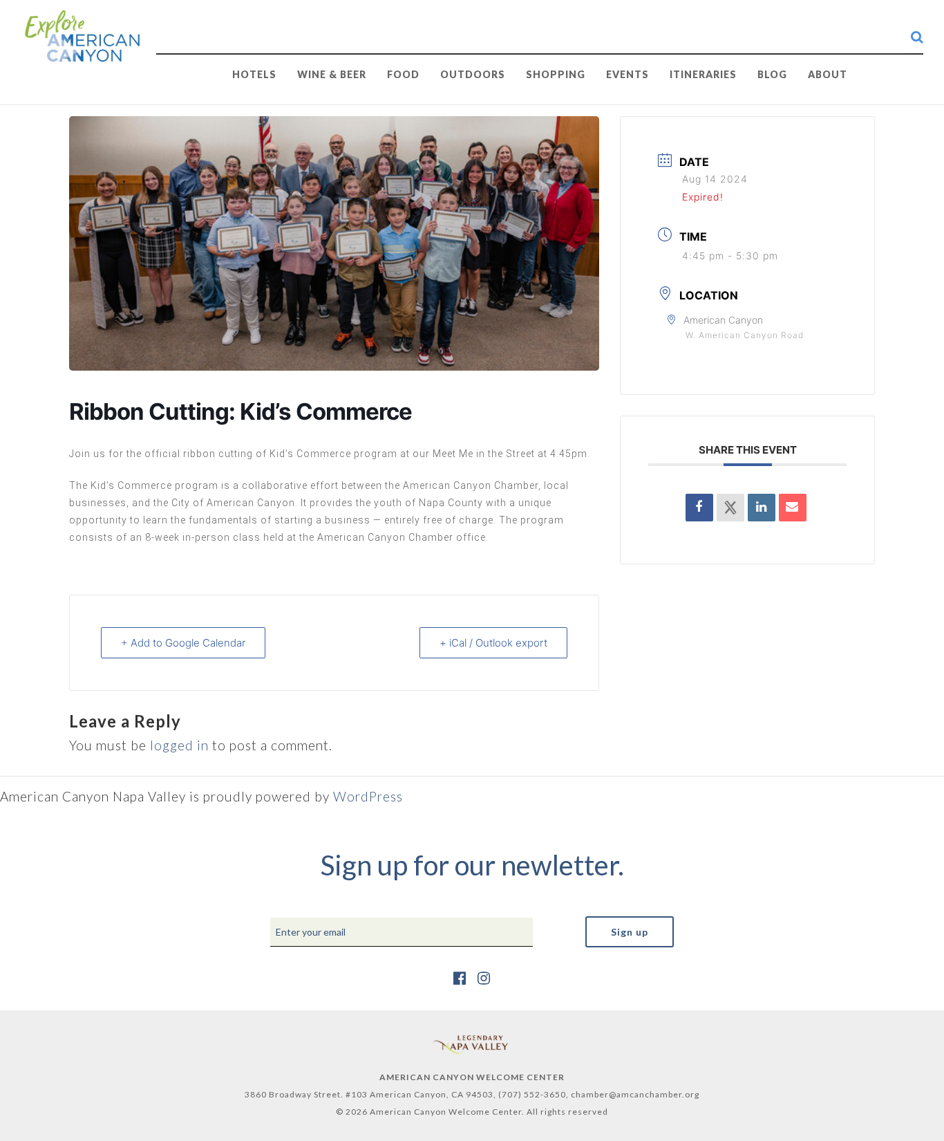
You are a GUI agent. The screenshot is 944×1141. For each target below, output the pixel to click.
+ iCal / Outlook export (493, 642)
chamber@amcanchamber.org (635, 1094)
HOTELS (254, 74)
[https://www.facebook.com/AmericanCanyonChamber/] (460, 977)
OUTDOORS (472, 74)
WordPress (368, 796)
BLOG (772, 74)
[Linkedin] (761, 507)
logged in (179, 745)
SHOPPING (555, 74)
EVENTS (627, 74)
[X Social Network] (730, 507)
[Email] (792, 507)
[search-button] (917, 36)
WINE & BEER (331, 74)
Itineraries (703, 74)
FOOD (403, 74)
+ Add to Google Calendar (183, 642)
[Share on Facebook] (699, 507)
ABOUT (827, 74)
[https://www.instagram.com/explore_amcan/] (484, 977)
